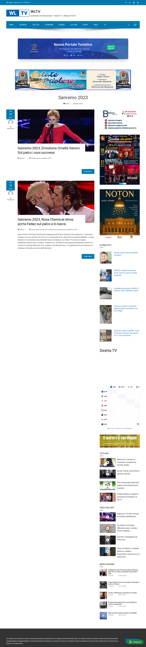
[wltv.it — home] (17, 13)
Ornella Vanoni (36, 158)
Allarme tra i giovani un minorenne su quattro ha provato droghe (126, 462)
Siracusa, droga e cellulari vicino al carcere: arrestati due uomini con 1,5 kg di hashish (126, 333)
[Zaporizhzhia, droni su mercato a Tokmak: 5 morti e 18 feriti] (103, 585)
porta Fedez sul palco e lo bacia (41, 229)
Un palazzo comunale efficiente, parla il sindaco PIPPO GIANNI (127, 528)
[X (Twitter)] (130, 2)
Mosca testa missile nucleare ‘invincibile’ (122, 613)
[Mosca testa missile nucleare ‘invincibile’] (103, 616)
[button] (135, 642)
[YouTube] (138, 2)
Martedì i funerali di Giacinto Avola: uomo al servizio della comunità (125, 272)
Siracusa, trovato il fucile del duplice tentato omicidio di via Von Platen (126, 308)
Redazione (10, 128)
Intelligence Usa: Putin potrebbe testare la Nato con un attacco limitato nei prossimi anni (123, 571)
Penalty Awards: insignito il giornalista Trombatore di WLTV (128, 497)
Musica (22, 158)
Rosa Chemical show (60, 229)
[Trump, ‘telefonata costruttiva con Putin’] (103, 595)
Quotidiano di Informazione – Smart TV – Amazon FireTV (53, 16)
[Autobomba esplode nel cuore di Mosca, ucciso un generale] (103, 605)
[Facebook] (126, 2)
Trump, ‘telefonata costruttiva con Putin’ (122, 593)
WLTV (35, 11)
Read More (88, 171)
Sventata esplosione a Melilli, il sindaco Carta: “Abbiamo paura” (126, 289)
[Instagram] (134, 2)
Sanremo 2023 (46, 158)
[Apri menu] (135, 24)
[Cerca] (128, 24)
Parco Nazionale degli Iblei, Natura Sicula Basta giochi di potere (128, 485)
